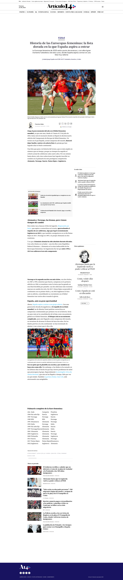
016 (36, 12)
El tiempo (91, 1)
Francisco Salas (39, 124)
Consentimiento (50, 577)
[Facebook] (59, 123)
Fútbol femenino (62, 453)
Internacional (43, 12)
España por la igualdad (74, 12)
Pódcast (100, 12)
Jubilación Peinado (26, 1)
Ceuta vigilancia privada (37, 1)
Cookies (44, 577)
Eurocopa (53, 453)
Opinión (93, 12)
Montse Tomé (31, 456)
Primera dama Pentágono (61, 1)
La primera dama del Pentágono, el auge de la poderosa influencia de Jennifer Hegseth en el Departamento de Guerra (87, 187)
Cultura (53, 12)
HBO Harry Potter (72, 1)
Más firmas (83, 303)
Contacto (29, 577)
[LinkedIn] (65, 123)
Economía (30, 12)
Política (22, 12)
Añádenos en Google (66, 126)
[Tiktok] (29, 573)
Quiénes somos (23, 577)
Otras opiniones (79, 246)
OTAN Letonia (97, 1)
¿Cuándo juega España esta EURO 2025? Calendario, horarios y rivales (61, 59)
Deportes (61, 12)
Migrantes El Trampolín (49, 1)
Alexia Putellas (41, 453)
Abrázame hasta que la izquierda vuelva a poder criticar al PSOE (87, 181)
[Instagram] (23, 573)
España (48, 453)
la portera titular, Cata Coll (54, 377)
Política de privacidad (37, 577)
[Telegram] (71, 123)
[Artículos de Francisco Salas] (30, 125)
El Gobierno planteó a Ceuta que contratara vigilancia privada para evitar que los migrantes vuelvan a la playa (86, 175)
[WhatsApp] (68, 123)
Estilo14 (86, 12)
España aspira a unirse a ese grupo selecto (47, 304)
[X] (62, 123)
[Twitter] (21, 573)
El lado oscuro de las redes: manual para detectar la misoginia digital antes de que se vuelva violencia (86, 194)
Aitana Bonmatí (31, 453)
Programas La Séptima (82, 1)
